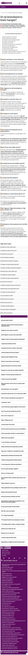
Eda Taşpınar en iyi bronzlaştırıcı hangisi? (11, 39)
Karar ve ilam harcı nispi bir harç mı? (9, 636)
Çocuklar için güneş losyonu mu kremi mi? (11, 285)
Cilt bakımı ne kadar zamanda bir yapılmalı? (11, 268)
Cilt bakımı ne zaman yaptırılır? (8, 292)
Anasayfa (3, 6)
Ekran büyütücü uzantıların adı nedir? (10, 608)
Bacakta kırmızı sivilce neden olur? (9, 271)
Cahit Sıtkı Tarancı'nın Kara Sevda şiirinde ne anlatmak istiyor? (13, 571)
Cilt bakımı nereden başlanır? (7, 306)
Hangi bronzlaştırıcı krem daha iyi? (9, 37)
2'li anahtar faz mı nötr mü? (8, 617)
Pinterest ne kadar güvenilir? (8, 622)
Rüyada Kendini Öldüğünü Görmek (9, 643)
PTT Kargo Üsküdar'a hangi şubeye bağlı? (11, 592)
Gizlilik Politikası (5, 550)
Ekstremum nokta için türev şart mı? (10, 648)
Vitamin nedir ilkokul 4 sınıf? (8, 615)
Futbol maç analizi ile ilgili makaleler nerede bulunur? (13, 634)
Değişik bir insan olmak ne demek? (9, 577)
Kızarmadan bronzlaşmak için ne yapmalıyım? (12, 44)
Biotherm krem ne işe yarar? (7, 299)
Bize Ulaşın (4, 555)
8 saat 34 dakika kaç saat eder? (9, 619)
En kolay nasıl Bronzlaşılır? (7, 48)
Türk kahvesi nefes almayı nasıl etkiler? (10, 641)
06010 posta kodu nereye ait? (8, 612)
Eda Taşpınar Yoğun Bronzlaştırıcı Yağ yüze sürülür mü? (14, 51)
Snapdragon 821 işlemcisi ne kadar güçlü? (11, 610)
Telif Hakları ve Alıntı (6, 553)
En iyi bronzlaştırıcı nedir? (7, 295)
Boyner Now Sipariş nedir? (7, 567)
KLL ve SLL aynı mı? (6, 605)
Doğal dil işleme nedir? (7, 573)
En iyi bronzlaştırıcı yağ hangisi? (8, 309)
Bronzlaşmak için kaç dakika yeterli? (10, 47)
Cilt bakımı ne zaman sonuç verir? (9, 250)
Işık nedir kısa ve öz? (6, 585)
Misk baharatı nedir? (6, 626)
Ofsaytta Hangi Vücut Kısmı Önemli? (10, 639)
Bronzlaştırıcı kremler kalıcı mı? (8, 41)
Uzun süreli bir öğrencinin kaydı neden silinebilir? (12, 638)
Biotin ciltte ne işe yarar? (7, 313)
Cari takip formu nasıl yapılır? (8, 606)
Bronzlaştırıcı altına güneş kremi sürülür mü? (11, 53)
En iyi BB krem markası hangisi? (8, 274)
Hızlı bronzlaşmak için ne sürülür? (9, 38)
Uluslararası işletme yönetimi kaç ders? (10, 598)
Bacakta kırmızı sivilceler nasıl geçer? (9, 261)
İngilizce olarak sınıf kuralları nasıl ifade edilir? (12, 599)
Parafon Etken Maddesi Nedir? (8, 601)
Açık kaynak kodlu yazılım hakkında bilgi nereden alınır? (14, 620)
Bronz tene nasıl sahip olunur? (8, 45)
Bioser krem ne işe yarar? (7, 281)
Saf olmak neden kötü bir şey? (8, 631)
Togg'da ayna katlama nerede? (8, 624)
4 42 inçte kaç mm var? (7, 603)
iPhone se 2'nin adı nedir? (7, 582)
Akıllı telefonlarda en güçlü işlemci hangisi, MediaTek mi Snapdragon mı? (14, 565)
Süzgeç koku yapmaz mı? (7, 580)
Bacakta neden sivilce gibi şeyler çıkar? (10, 288)
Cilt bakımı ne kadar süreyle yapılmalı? (10, 278)
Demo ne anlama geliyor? (7, 578)
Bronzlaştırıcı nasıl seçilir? (7, 42)
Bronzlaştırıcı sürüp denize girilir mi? (10, 50)
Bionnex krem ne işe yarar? (7, 254)
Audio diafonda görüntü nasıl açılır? (10, 647)
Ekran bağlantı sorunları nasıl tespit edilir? (11, 584)
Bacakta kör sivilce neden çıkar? (8, 247)
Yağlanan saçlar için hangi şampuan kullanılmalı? (12, 589)
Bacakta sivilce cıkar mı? (6, 302)
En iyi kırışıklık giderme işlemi (8, 613)
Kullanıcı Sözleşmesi (6, 552)
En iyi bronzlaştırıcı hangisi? (7, 257)
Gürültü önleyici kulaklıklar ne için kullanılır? (11, 633)
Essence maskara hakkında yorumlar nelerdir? (12, 629)
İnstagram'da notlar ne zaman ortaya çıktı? (11, 627)
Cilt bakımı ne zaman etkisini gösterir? (10, 264)
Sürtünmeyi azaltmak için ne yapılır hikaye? (11, 596)
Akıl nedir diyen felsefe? (7, 569)
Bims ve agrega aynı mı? (7, 575)
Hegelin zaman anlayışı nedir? (8, 645)
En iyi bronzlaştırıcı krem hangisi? (15, 12)
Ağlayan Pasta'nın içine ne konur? (9, 594)
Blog (7, 12)
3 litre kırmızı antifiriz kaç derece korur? (10, 587)
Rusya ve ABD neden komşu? (8, 591)
